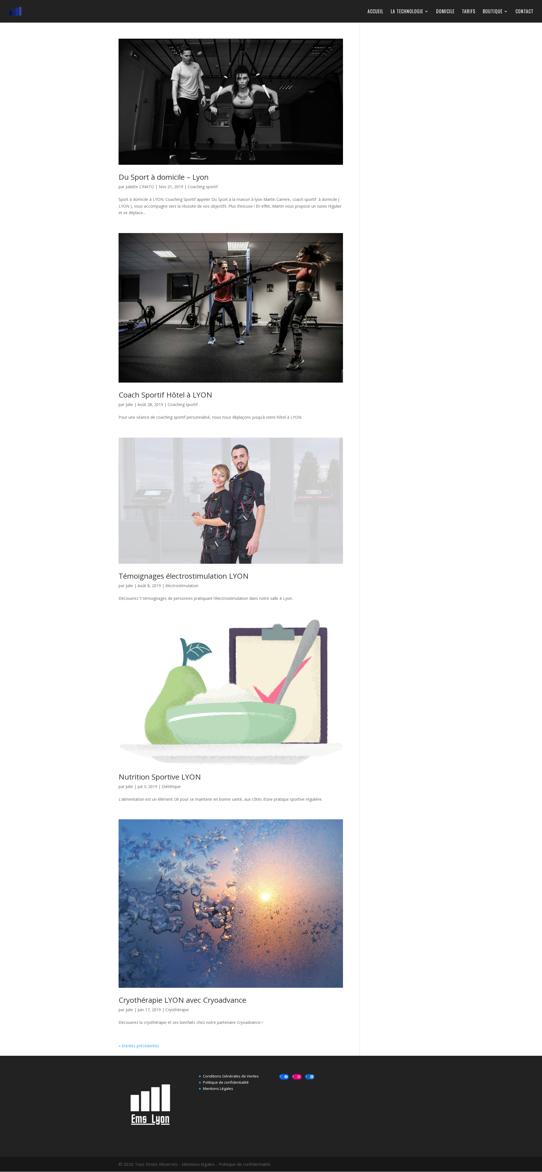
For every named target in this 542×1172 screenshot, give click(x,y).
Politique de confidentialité (226, 1082)
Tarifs (468, 12)
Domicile (445, 12)
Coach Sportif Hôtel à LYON (165, 395)
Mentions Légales (218, 1088)
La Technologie (407, 12)
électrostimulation (181, 585)
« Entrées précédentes (139, 1045)
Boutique (492, 12)
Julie (129, 404)
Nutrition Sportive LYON (160, 777)
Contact (524, 12)
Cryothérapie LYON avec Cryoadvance (182, 1000)
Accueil (375, 12)
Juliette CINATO (140, 186)
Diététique (171, 786)
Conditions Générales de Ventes (231, 1076)
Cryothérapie (177, 1009)
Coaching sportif (203, 186)
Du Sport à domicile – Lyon (164, 177)
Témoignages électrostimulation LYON (184, 576)
